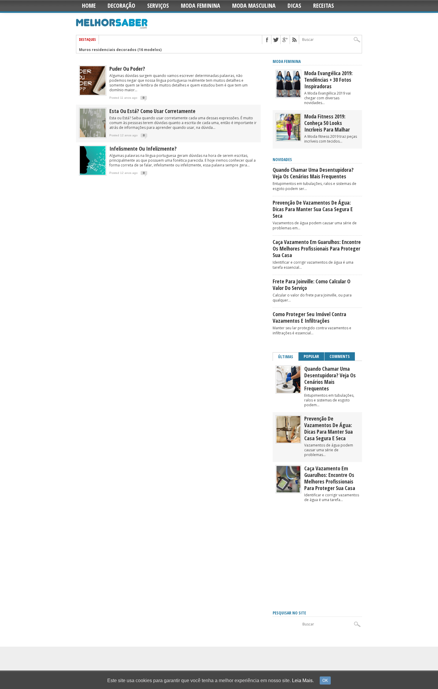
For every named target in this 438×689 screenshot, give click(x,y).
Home (89, 5)
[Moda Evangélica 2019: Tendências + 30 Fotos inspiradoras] (288, 95)
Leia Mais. (303, 680)
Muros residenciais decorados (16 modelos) (120, 48)
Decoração (121, 5)
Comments (340, 356)
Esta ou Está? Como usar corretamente (152, 111)
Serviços (158, 5)
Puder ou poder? (127, 68)
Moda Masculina (254, 5)
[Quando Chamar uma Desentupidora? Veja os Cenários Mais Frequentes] (288, 391)
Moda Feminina (200, 5)
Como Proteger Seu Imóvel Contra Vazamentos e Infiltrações (309, 317)
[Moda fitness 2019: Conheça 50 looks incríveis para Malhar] (288, 139)
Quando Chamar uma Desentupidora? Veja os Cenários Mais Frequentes (313, 173)
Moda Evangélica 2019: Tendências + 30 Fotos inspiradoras (328, 79)
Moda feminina (287, 61)
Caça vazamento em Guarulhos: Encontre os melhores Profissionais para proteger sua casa (317, 248)
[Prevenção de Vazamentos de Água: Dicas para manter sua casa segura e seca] (288, 441)
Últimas (285, 356)
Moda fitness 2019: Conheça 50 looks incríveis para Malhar (327, 123)
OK (325, 680)
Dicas (294, 5)
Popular (311, 356)
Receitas (323, 5)
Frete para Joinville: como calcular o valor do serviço (311, 284)
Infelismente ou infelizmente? (143, 148)
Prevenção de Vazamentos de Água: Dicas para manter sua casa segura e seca (313, 209)
